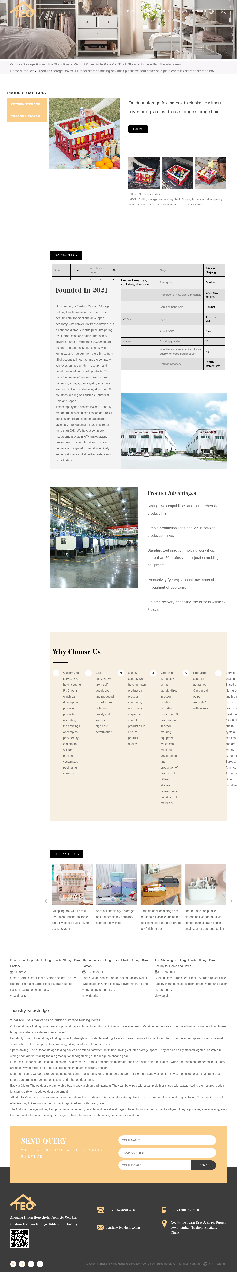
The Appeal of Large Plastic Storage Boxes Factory (115, 960)
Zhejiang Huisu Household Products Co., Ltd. (126, 1263)
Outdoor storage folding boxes (30, 1026)
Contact (198, 11)
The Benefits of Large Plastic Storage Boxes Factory (189, 960)
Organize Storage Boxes (55, 71)
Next (231, 902)
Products (163, 11)
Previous (46, 902)
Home (131, 11)
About (145, 11)
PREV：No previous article (145, 194)
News (182, 11)
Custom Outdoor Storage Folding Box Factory (43, 1224)
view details (18, 995)
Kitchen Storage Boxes (29, 104)
